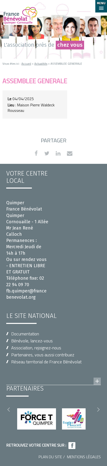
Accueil (26, 63)
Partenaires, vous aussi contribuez (42, 354)
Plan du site (50, 457)
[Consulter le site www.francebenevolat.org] (53, 376)
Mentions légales (84, 457)
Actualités (40, 63)
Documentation (25, 333)
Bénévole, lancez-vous (32, 340)
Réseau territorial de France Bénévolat (46, 361)
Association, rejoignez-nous (36, 347)
